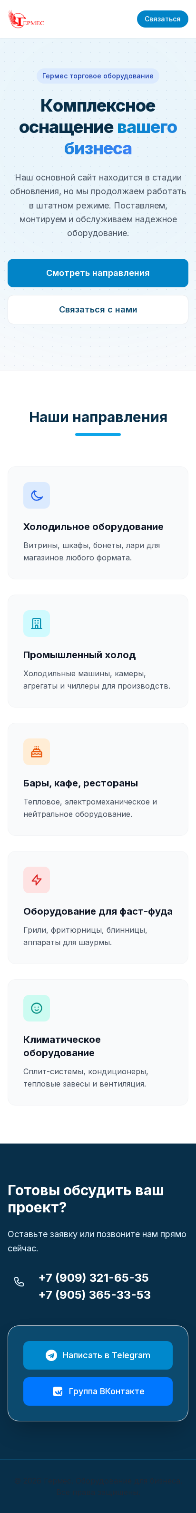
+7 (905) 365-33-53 (94, 1295)
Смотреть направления (98, 273)
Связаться (163, 19)
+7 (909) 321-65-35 (93, 1278)
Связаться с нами (98, 309)
